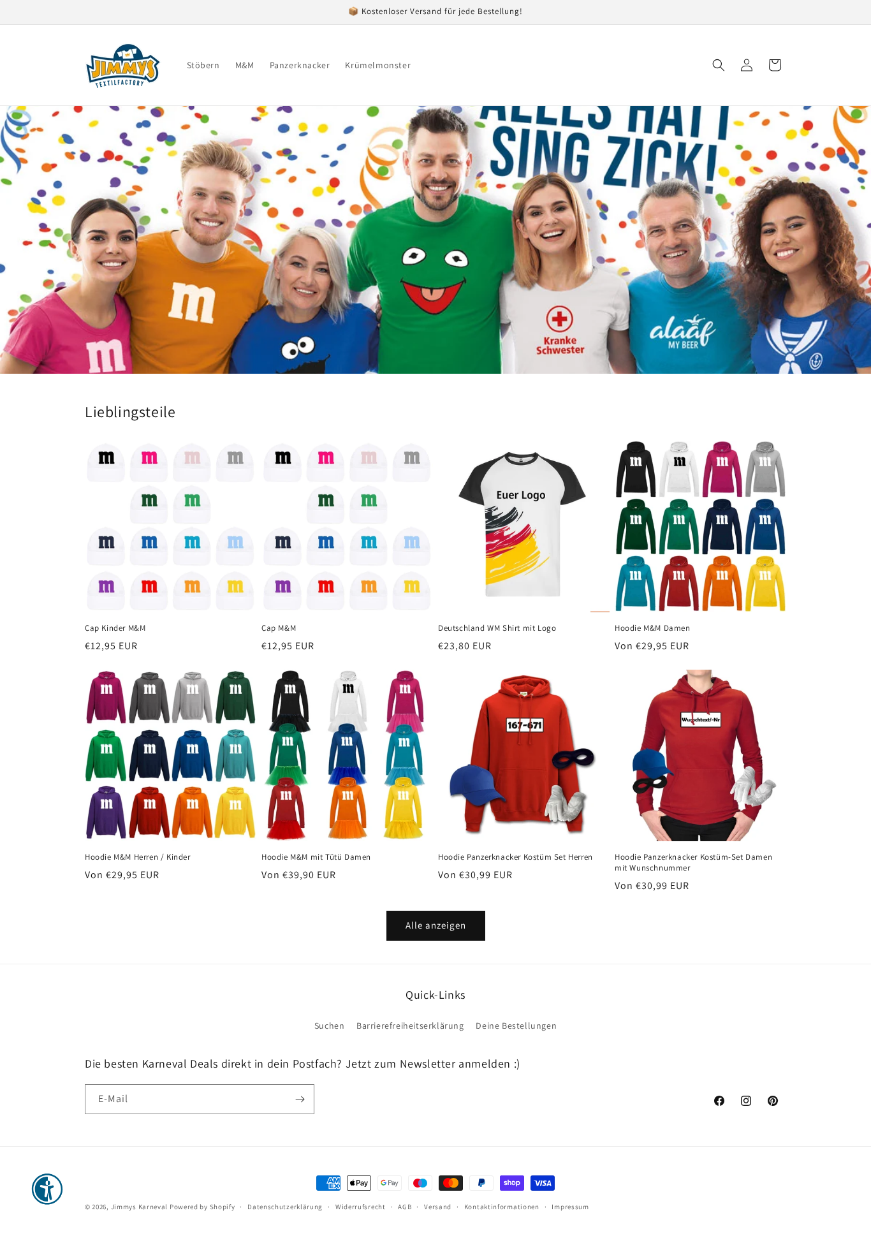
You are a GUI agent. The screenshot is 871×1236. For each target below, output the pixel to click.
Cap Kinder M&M (115, 628)
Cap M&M (278, 628)
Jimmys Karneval (139, 1206)
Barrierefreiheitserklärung (410, 1025)
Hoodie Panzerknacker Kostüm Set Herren (515, 857)
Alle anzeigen (436, 925)
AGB (404, 1206)
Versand (437, 1206)
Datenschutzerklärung (285, 1206)
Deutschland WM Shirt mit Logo (497, 628)
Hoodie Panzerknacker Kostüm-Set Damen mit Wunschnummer (693, 862)
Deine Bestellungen (516, 1025)
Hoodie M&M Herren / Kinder (138, 857)
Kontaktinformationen (501, 1206)
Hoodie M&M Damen (653, 628)
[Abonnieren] (300, 1099)
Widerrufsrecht (360, 1206)
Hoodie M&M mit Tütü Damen (316, 857)
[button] (719, 65)
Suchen (329, 1025)
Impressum (570, 1206)
